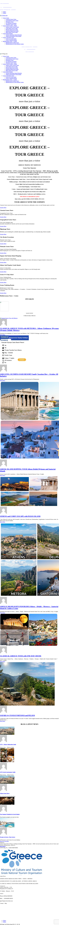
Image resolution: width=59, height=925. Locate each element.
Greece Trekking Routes (11, 40)
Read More (2, 334)
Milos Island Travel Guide (12, 32)
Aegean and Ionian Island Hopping (14, 34)
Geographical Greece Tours (12, 20)
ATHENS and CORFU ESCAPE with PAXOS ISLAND (20, 516)
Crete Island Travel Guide (11, 28)
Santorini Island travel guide (12, 31)
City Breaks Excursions (11, 23)
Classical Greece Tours (11, 19)
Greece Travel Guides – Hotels (10, 25)
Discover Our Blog (4, 841)
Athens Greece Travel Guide (12, 27)
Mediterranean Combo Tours (12, 42)
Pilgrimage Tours (10, 21)
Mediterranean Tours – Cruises (10, 41)
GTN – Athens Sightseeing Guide (8, 744)
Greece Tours (6, 18)
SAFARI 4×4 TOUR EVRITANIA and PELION (17, 715)
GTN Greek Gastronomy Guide (7, 772)
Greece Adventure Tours (8, 37)
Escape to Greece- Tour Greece (7, 837)
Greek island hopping (8, 33)
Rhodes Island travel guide (12, 29)
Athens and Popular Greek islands (13, 36)
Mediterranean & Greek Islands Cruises (15, 44)
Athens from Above (4, 793)
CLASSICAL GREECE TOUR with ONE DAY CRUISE (20, 656)
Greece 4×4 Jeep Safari (11, 38)
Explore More (3, 207)
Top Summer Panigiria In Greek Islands (10, 814)
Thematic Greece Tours (11, 24)
